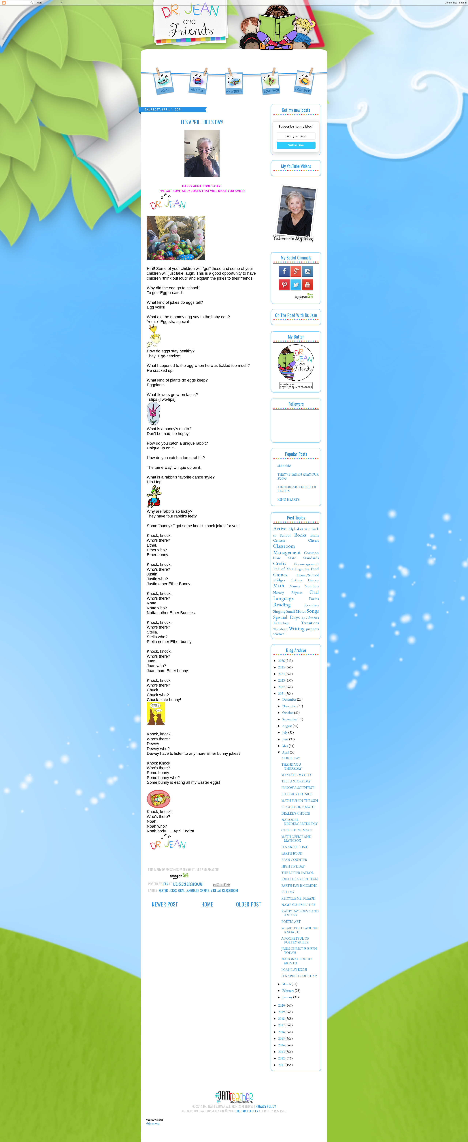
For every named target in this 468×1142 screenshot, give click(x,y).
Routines (311, 605)
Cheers (313, 540)
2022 (282, 687)
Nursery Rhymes (287, 592)
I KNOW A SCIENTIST (297, 788)
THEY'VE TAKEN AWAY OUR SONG (298, 476)
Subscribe (296, 145)
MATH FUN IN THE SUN (299, 801)
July (285, 732)
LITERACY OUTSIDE (296, 794)
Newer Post (165, 904)
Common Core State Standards (296, 555)
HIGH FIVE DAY (293, 866)
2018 (282, 1018)
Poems (314, 598)
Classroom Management (287, 549)
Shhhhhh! (284, 466)
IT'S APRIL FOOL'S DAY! (299, 976)
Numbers (311, 585)
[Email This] (214, 885)
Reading (282, 604)
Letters (296, 579)
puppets (312, 628)
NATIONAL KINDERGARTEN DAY (299, 822)
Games (280, 574)
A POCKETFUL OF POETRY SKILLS (295, 940)
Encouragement (306, 563)
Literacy (313, 580)
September (290, 719)
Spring (204, 890)
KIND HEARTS (288, 499)
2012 (282, 1058)
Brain (314, 535)
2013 (282, 1052)
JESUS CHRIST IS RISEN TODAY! (299, 951)
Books (300, 534)
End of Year (283, 568)
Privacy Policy (266, 1106)
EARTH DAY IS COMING (299, 885)
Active (279, 528)
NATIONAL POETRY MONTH (296, 961)
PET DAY (287, 892)
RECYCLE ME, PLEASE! (298, 898)
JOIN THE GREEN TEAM (299, 879)
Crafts (279, 563)
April (286, 752)
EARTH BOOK (291, 853)
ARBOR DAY (290, 758)
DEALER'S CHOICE (295, 813)
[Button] (296, 380)
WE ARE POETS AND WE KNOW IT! (299, 930)
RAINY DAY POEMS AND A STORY (300, 913)
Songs (313, 610)
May (285, 746)
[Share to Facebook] (225, 885)
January (287, 997)
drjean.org (153, 1123)
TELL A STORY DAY (295, 781)
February (288, 990)
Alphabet (295, 528)
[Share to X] (221, 885)
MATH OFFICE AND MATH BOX (296, 839)
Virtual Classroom (224, 890)
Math (278, 585)
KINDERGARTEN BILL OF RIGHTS (297, 489)
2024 (282, 674)
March (287, 984)
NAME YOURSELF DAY (298, 905)
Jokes (173, 890)
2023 (282, 680)
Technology (281, 623)
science (278, 633)
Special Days (286, 617)
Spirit (304, 618)
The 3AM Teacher (246, 1111)
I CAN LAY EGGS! (294, 969)
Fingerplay (302, 569)
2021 (282, 693)
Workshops (280, 629)
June (285, 739)
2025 (282, 667)
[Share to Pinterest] (228, 885)
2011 (282, 1065)
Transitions (310, 622)
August (287, 726)
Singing (279, 611)
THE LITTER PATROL (297, 873)
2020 (282, 1005)
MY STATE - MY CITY (296, 775)
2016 (282, 1032)
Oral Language (188, 890)
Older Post (248, 904)
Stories (313, 617)
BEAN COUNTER (294, 860)
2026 (282, 661)
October (288, 713)
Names (294, 585)
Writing (297, 628)
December (289, 699)
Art (307, 528)
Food (315, 568)
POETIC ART (291, 921)
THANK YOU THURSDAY (291, 766)
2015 (282, 1038)
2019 (282, 1012)
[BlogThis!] (218, 885)
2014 (282, 1045)
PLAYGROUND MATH (297, 807)
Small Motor (296, 611)
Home (207, 904)
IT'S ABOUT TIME (294, 847)
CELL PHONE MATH (296, 830)
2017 (282, 1025)
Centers (279, 540)
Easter (163, 890)
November (289, 706)
